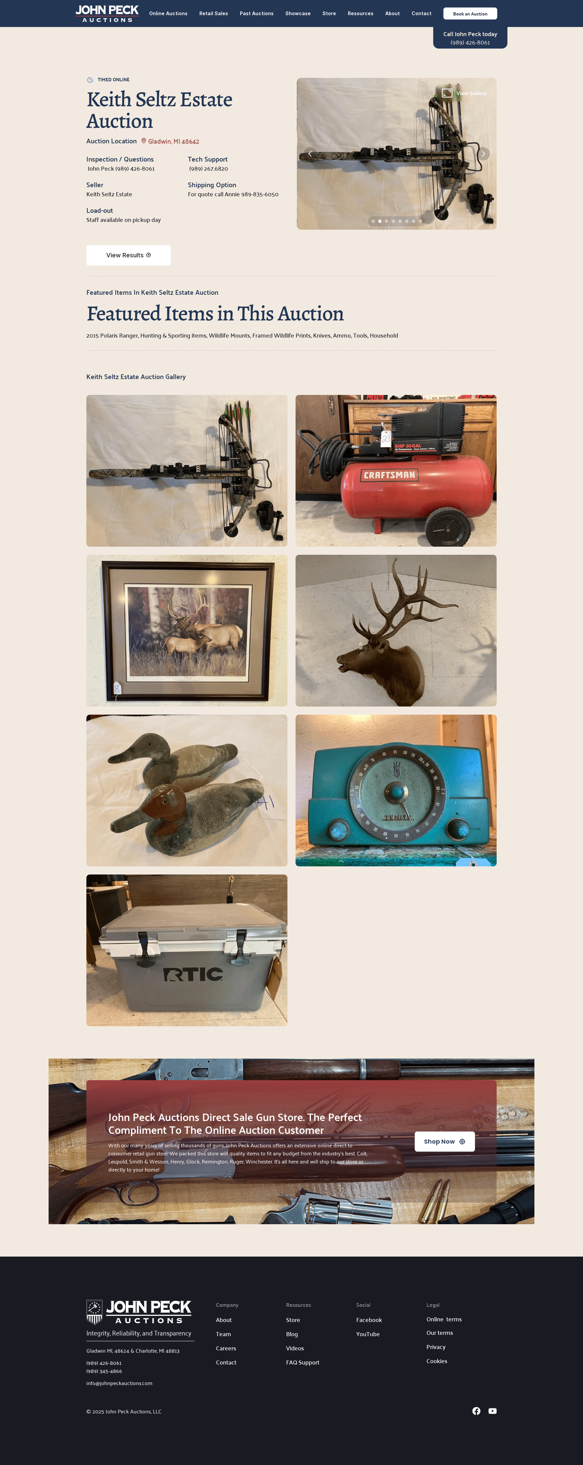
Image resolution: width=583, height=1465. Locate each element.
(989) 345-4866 (104, 1370)
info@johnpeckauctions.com (119, 1382)
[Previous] (310, 154)
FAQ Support (303, 1362)
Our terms (439, 1332)
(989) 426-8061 (470, 41)
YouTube (368, 1333)
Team (223, 1333)
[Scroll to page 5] (400, 221)
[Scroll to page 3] (386, 221)
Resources (360, 13)
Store (329, 13)
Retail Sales (213, 13)
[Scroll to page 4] (393, 221)
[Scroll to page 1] (372, 221)
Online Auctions (168, 13)
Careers (226, 1347)
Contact (422, 13)
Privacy (436, 1346)
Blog (292, 1333)
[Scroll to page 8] (421, 221)
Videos (295, 1347)
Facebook (369, 1319)
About (392, 13)
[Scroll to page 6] (407, 221)
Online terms (444, 1318)
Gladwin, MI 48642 (173, 141)
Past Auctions (257, 13)
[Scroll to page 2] (380, 221)
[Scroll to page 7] (413, 221)
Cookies (436, 1360)
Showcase (298, 13)
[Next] (483, 154)
